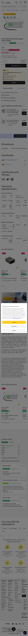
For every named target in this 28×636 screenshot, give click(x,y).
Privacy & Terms (16, 318)
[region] (14, 318)
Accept (14, 322)
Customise (14, 326)
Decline (14, 330)
